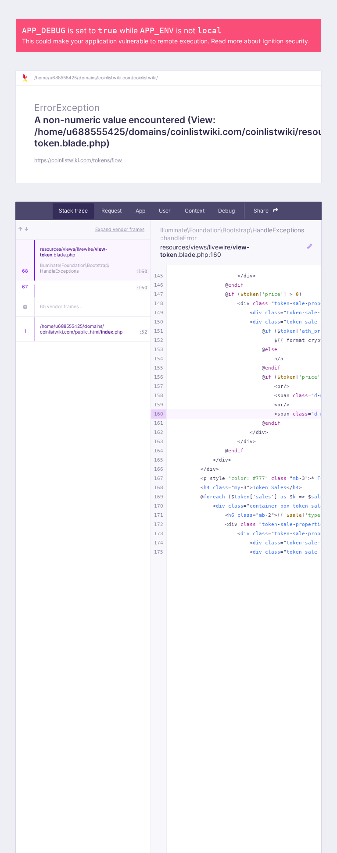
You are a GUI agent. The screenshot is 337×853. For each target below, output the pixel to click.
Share (262, 210)
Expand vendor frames (119, 229)
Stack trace (73, 210)
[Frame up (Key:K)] (20, 229)
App (140, 210)
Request (111, 210)
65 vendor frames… (61, 306)
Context (194, 210)
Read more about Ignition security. (260, 41)
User (165, 210)
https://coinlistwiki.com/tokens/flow (78, 160)
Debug (226, 210)
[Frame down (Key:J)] (26, 229)
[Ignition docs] (28, 78)
